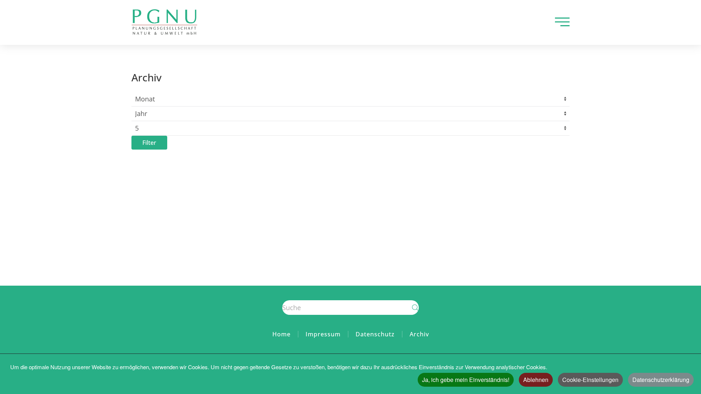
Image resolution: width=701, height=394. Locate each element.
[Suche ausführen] (415, 307)
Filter (149, 143)
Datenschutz (375, 334)
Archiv (419, 334)
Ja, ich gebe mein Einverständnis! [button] (465, 379)
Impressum (323, 334)
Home (281, 334)
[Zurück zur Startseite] (164, 22)
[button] (562, 22)
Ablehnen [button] (535, 379)
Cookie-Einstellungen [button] (590, 379)
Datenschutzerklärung (660, 379)
